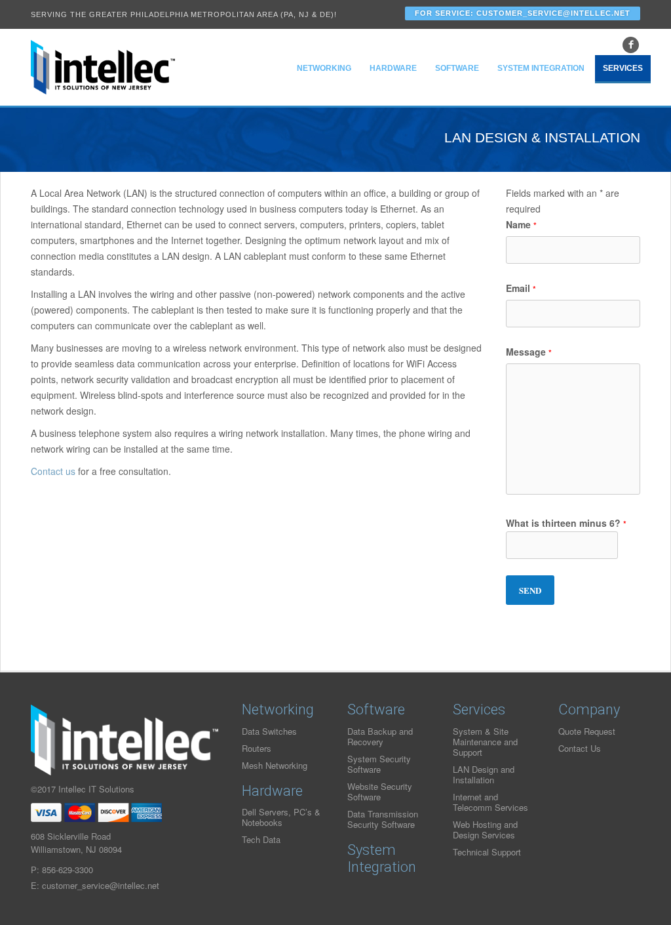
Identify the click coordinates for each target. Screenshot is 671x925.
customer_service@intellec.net (100, 885)
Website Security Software (379, 791)
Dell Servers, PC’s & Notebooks (281, 817)
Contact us (53, 471)
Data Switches (269, 731)
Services (623, 68)
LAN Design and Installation (483, 774)
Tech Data (261, 839)
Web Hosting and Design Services (485, 829)
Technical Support (487, 852)
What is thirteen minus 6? (566, 522)
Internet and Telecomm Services (490, 802)
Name (521, 224)
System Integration (541, 68)
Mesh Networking (274, 765)
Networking (324, 68)
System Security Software (379, 763)
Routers (256, 748)
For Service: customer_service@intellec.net (522, 13)
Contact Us (579, 748)
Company (589, 709)
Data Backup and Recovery (380, 736)
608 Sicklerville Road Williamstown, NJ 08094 (76, 842)
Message (529, 351)
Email (521, 288)
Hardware (393, 68)
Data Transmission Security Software (382, 819)
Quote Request (586, 731)
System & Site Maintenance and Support (485, 741)
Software (457, 68)
